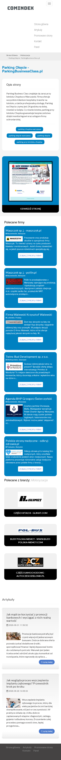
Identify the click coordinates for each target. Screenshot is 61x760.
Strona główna (41, 24)
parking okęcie (43, 135)
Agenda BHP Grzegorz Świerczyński (29, 398)
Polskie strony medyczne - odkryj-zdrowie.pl (27, 442)
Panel (36, 46)
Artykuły (38, 29)
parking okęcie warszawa (19, 135)
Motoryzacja (25, 55)
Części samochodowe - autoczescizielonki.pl (30, 574)
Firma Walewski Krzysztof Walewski (29, 314)
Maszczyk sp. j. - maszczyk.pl (23, 230)
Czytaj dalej (46, 662)
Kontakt (38, 41)
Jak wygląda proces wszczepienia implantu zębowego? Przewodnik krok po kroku (27, 683)
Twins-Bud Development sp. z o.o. (27, 356)
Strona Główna (12, 55)
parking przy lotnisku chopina (29, 142)
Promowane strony (43, 35)
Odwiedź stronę (30, 208)
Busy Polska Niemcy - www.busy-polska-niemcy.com (30, 541)
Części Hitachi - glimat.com (30, 513)
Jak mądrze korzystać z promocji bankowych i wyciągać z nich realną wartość (28, 617)
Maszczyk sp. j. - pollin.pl (21, 272)
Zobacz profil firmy (30, 255)
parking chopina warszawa (29, 129)
